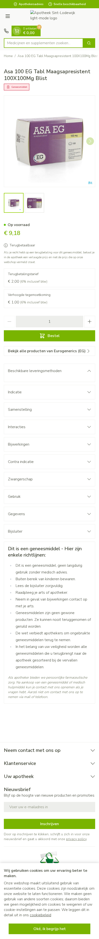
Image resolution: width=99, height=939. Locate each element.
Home (8, 56)
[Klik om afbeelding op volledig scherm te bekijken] (49, 141)
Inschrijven (49, 824)
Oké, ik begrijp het (49, 929)
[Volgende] (90, 141)
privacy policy (76, 839)
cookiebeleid (40, 915)
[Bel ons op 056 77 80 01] (6, 31)
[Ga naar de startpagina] (54, 17)
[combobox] (43, 43)
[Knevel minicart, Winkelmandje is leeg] (16, 31)
